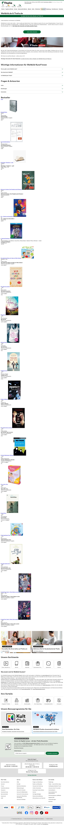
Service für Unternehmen (22, 794)
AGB (2, 798)
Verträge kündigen (37, 794)
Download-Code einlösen (38, 790)
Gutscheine (3, 92)
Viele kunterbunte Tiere (5, 535)
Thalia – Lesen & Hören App (54, 784)
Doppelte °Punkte (6, 701)
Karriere (3, 784)
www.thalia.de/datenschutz (39, 689)
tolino (2, 85)
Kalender (27, 664)
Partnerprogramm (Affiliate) (54, 795)
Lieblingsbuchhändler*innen (54, 786)
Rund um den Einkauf (37, 779)
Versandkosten (45, 824)
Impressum (3, 796)
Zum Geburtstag (38, 701)
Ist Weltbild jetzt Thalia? (6, 75)
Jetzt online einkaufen (32, 32)
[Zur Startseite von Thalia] (7, 2)
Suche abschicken (28, 3)
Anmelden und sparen (52, 753)
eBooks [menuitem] (29, 9)
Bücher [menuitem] (3, 9)
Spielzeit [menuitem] (43, 9)
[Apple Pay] (38, 807)
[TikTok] (41, 813)
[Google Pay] (30, 807)
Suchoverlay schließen (48, 2)
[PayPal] (46, 807)
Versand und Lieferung (38, 786)
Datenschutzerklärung (37, 796)
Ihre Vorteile (51, 779)
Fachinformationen (5, 788)
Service (18, 779)
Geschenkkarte (51, 790)
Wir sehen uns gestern (5, 286)
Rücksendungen (20, 788)
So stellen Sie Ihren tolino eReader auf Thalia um (32, 16)
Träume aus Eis (4, 370)
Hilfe (18, 782)
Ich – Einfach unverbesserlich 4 (7, 216)
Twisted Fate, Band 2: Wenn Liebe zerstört (9, 619)
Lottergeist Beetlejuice (5, 238)
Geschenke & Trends (38, 664)
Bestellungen (4, 88)
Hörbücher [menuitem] (37, 9)
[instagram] (31, 813)
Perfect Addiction (4, 399)
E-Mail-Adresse (17, 751)
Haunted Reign (4, 112)
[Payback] (56, 807)
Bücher (17, 664)
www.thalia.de (45, 675)
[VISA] (5, 807)
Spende (17, 701)
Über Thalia (3, 779)
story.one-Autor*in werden (54, 788)
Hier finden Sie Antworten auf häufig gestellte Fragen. (24, 26)
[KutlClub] (19, 813)
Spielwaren (48, 664)
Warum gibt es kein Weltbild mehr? (9, 69)
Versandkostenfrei (48, 701)
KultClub (50, 801)
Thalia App (50, 782)
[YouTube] (46, 813)
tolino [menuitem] (33, 9)
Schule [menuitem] (15, 9)
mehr (2, 99)
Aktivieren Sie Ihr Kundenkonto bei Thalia (47, 642)
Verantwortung (4, 792)
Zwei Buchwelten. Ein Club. (16, 722)
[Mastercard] (12, 807)
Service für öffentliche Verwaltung (22, 796)
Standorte (3, 790)
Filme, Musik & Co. (6, 664)
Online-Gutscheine (37, 788)
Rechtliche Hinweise (18, 748)
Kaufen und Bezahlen (37, 784)
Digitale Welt (51, 797)
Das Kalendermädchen (5, 141)
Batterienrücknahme (21, 786)
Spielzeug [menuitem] (48, 9)
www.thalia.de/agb (26, 689)
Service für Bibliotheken (22, 792)
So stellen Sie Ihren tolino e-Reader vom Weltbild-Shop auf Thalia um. (36, 58)
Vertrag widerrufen (32, 775)
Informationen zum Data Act (39, 798)
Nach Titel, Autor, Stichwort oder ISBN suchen (34, 2)
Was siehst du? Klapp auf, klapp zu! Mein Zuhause (11, 258)
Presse (2, 786)
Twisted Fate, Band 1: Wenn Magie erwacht (10, 592)
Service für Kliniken (21, 799)
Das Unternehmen (5, 782)
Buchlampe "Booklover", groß (7, 162)
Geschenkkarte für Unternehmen (52, 792)
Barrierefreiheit (4, 794)
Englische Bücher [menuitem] (9, 9)
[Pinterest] (36, 813)
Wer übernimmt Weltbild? (7, 72)
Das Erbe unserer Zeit (5, 563)
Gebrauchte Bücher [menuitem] (22, 9)
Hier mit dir (3, 314)
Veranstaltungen (52, 799)
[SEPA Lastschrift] (21, 807)
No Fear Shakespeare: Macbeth (7, 455)
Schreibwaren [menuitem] (55, 9)
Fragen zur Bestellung (37, 782)
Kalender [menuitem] (61, 9)
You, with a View (4, 484)
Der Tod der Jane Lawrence (6, 427)
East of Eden (3, 513)
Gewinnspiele (27, 701)
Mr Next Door (4, 342)
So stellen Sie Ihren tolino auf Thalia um (16, 642)
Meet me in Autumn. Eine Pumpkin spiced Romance (11, 189)
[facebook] (26, 813)
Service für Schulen (21, 790)
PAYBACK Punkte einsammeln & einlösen (47, 722)
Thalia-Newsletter (46, 685)
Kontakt (18, 784)
